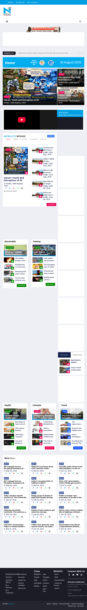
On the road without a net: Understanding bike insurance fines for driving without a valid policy (21, 279)
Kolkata (43, 139)
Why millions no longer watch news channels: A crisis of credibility (48, 182)
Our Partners (22, 574)
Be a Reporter (20, 2)
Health (7, 405)
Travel (64, 405)
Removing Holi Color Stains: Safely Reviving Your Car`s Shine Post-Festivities (21, 273)
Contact (55, 604)
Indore (45, 580)
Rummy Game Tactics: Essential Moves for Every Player (49, 278)
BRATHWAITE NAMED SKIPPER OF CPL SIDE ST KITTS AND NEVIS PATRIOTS (76, 361)
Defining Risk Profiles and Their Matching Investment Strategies (48, 436)
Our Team (21, 577)
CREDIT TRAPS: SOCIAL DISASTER (68, 96)
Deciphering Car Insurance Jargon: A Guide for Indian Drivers (20, 266)
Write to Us (22, 588)
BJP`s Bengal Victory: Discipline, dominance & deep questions (14, 482)
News (56, 574)
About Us (9, 577)
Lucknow (46, 583)
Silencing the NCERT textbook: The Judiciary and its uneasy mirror (16, 511)
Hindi (56, 577)
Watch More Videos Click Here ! (70, 115)
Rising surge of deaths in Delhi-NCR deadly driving (41, 496)
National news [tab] (77, 355)
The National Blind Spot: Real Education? (48, 149)
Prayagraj (46, 577)
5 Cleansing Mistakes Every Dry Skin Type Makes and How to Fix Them (49, 423)
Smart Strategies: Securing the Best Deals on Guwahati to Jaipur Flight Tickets (77, 436)
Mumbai (15, 139)
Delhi (9, 139)
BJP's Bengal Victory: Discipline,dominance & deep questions (13, 467)
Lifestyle (37, 405)
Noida (45, 586)
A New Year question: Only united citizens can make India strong (42, 525)
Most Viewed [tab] (64, 355)
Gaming (37, 241)
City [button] (51, 136)
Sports (57, 588)
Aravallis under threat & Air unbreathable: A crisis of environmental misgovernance (70, 467)
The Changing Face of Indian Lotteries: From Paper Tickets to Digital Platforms (49, 266)
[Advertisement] (30, 223)
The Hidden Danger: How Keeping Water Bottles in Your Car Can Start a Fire (21, 259)
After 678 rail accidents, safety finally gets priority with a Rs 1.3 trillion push (70, 482)
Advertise (10, 2)
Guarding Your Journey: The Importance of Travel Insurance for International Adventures (77, 442)
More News (51, 204)
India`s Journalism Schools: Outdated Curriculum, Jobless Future (49, 429)
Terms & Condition (77, 604)
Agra (44, 574)
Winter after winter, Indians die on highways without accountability (71, 511)
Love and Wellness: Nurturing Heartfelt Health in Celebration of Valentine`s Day (21, 442)
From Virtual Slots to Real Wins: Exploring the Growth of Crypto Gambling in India (49, 272)
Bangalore (37, 574)
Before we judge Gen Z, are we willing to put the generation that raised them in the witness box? (48, 194)
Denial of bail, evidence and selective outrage (43, 511)
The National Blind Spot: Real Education (69, 78)
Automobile (10, 241)
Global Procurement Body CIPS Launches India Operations (42, 467)
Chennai (24, 139)
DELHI (8, 97)
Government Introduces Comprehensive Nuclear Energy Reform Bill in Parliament (69, 525)
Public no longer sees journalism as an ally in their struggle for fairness (71, 496)
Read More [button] (21, 285)
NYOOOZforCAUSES (12, 574)
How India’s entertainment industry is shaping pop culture (49, 259)
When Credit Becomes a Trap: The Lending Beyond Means (48, 171)
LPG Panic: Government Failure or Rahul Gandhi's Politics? (14, 525)
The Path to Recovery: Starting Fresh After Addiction (49, 442)
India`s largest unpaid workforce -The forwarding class (15, 496)
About (49, 604)
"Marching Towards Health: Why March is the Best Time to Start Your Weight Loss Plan (20, 436)
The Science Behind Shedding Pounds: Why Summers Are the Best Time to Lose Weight (20, 429)
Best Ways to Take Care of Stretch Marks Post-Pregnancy (20, 423)
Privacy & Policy (64, 604)
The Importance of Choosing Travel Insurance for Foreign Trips (77, 423)
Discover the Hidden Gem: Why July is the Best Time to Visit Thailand (77, 429)
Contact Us (21, 580)
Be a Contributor (32, 2)
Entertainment (59, 580)
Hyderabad (34, 139)
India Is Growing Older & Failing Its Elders (42, 482)
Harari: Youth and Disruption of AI (21, 100)
